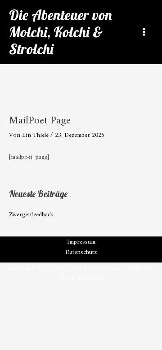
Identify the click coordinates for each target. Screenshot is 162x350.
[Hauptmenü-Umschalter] (144, 32)
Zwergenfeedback (31, 215)
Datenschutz (81, 253)
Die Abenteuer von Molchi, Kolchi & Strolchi (60, 32)
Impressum (81, 242)
